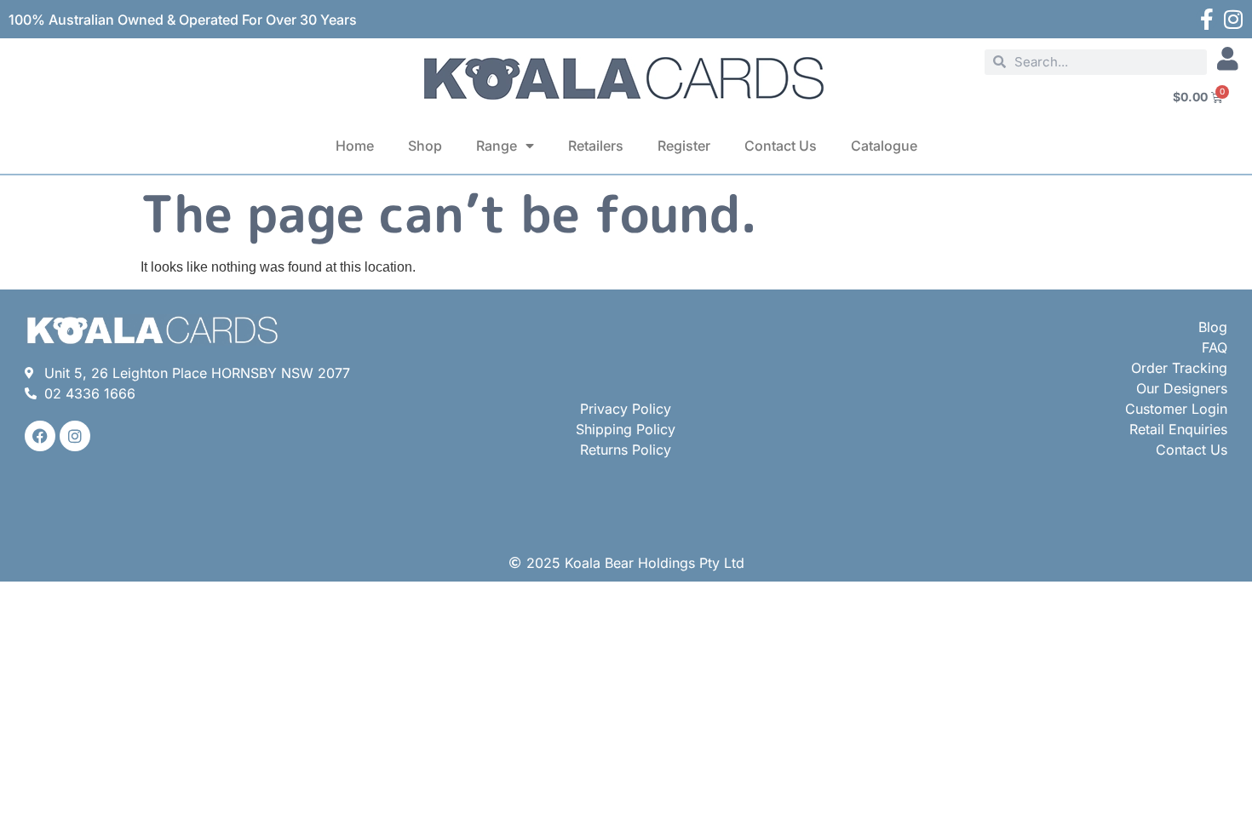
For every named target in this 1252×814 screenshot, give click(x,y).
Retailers (595, 145)
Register (684, 145)
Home (355, 145)
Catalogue (884, 145)
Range (496, 145)
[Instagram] (1232, 19)
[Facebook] (40, 436)
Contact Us (780, 145)
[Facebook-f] (1206, 19)
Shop (425, 145)
